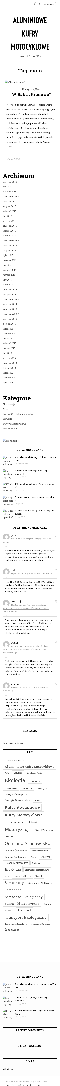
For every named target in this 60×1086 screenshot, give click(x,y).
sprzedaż (9, 910)
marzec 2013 (9, 348)
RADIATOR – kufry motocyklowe (19, 413)
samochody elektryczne (40, 883)
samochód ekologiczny (24, 897)
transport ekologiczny (26, 917)
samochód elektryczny (22, 904)
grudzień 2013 (10, 309)
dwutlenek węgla (34, 773)
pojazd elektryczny (16, 862)
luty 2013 (7, 353)
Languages (48, 4)
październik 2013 (11, 313)
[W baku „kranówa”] (15, 82)
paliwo (46, 857)
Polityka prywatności (13, 742)
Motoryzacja (28, 89)
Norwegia (9, 836)
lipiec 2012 (8, 372)
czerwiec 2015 (9, 260)
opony (33, 857)
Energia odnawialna (17, 800)
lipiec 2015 (8, 255)
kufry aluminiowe (22, 807)
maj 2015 (7, 264)
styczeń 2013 (9, 358)
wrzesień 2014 (10, 304)
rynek (39, 876)
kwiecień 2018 (9, 191)
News (38, 89)
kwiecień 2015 (9, 269)
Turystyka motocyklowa (14, 423)
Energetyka (27, 788)
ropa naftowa (22, 876)
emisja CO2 (35, 781)
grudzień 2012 (10, 362)
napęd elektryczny (45, 830)
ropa (7, 876)
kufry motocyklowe (23, 814)
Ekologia (15, 780)
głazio (37, 800)
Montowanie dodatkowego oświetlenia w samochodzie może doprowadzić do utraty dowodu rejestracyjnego (26, 608)
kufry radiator (14, 822)
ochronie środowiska (16, 850)
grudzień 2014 (10, 289)
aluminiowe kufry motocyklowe (29, 767)
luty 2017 (7, 216)
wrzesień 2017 (10, 201)
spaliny (47, 904)
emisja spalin (11, 788)
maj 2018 (7, 186)
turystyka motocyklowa (16, 924)
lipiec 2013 (8, 328)
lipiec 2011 (8, 382)
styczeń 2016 (9, 235)
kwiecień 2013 (9, 343)
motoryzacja (18, 829)
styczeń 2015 (9, 284)
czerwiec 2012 (9, 377)
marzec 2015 (9, 274)
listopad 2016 (9, 230)
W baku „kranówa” (31, 94)
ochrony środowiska (41, 850)
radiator (36, 863)
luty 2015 (7, 279)
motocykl (33, 822)
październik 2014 (11, 299)
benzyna (18, 772)
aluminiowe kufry (14, 760)
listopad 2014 (9, 294)
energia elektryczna (16, 794)
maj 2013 (7, 338)
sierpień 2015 (9, 250)
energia (41, 788)
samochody (14, 882)
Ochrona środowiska (28, 843)
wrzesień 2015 (10, 245)
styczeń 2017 (9, 221)
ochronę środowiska (15, 857)
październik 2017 (11, 196)
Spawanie (7, 418)
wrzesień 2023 (10, 181)
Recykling (13, 869)
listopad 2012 (9, 367)
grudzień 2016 (10, 225)
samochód (13, 890)
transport (24, 910)
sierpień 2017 (9, 206)
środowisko (12, 929)
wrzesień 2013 (10, 318)
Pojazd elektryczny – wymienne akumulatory (31, 573)
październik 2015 (11, 240)
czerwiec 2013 (9, 333)
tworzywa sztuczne (40, 924)
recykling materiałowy (37, 869)
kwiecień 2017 (9, 211)
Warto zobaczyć (10, 428)
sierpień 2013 (9, 323)
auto (7, 773)
